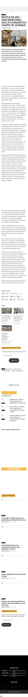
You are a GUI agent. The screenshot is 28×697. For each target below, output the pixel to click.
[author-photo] (14, 382)
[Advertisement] (14, 641)
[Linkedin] (12, 686)
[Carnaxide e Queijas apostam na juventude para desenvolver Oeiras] (14, 507)
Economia (12, 12)
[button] (2, 9)
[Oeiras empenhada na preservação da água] (14, 563)
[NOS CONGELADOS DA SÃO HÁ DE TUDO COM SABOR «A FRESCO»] (18, 311)
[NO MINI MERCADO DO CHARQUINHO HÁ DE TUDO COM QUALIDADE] (6, 311)
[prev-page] (2, 424)
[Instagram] (7, 686)
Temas (6, 12)
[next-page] (5, 424)
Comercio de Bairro (6, 370)
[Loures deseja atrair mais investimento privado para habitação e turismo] (14, 534)
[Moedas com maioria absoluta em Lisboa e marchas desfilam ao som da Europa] (14, 591)
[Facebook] (3, 686)
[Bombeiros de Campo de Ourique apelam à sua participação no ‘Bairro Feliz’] (5, 401)
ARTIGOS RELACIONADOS (9, 392)
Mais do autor (6, 395)
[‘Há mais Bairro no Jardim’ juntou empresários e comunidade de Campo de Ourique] (5, 408)
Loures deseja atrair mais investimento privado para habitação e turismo (10, 547)
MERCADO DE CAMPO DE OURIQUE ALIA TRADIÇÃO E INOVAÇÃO (5, 336)
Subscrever (14, 360)
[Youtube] (24, 686)
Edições (3, 515)
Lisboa (3, 403)
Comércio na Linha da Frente (17, 370)
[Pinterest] (16, 686)
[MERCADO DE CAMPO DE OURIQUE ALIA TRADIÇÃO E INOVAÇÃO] (6, 328)
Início (2, 12)
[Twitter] (20, 686)
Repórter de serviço (7, 27)
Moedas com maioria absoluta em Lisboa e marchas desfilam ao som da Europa (13, 603)
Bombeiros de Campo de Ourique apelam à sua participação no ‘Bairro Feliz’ (18, 401)
